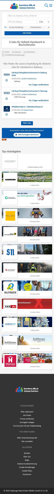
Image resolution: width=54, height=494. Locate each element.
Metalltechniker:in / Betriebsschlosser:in (27, 107)
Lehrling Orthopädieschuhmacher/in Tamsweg (29, 91)
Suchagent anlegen (27, 422)
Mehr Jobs (27, 123)
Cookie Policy (27, 471)
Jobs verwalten (27, 441)
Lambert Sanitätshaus (29, 78)
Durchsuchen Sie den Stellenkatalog (27, 426)
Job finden (27, 415)
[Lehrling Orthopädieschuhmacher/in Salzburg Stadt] (7, 75)
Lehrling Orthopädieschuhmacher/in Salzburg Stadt (29, 74)
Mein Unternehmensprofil (27, 438)
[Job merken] (6, 80)
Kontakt (27, 453)
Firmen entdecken (27, 419)
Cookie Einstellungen (27, 467)
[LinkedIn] (31, 399)
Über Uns (27, 457)
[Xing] (27, 399)
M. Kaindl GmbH (27, 110)
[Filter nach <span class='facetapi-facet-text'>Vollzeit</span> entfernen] (3, 52)
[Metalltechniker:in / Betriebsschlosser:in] (7, 109)
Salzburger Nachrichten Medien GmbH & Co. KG (29, 491)
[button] (6, 27)
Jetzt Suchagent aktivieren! (28, 135)
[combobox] (28, 16)
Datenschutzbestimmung (27, 464)
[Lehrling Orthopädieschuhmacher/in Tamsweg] (7, 93)
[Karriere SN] (22, 6)
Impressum (27, 474)
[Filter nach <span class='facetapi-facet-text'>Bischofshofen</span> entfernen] (25, 52)
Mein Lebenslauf (27, 412)
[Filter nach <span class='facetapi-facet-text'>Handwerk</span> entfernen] (13, 52)
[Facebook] (23, 399)
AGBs (27, 460)
